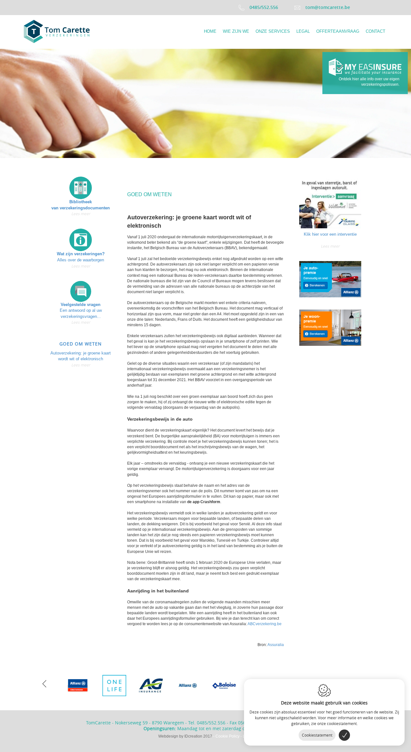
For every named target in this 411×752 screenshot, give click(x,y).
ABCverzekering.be (265, 624)
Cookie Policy (227, 736)
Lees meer (80, 213)
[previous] (44, 683)
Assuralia (275, 645)
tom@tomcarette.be (327, 7)
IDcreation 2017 (185, 736)
